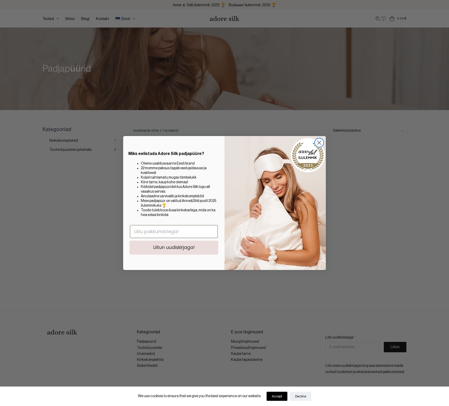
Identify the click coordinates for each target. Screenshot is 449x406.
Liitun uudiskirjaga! (174, 247)
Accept (277, 396)
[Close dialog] (319, 142)
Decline (300, 396)
